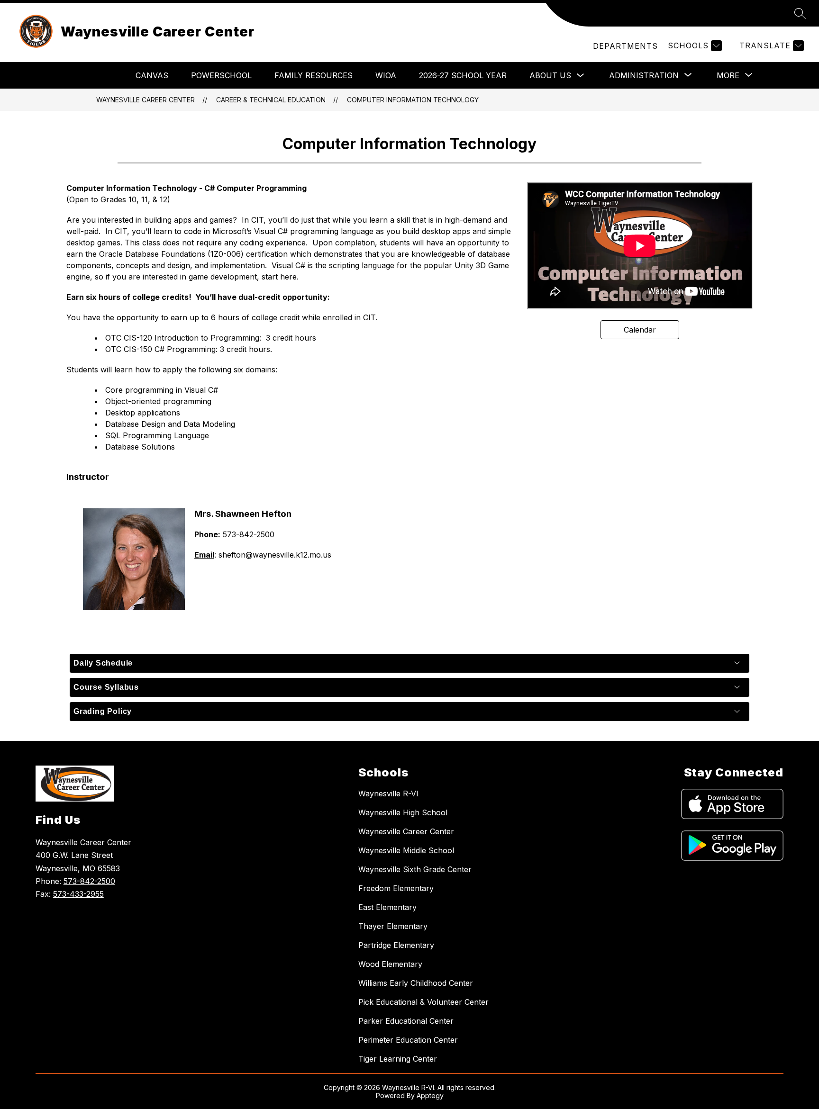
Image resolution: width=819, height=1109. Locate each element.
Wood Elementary (390, 964)
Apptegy (430, 1095)
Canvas (152, 75)
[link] (625, 46)
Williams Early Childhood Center (415, 983)
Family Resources (313, 75)
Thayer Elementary (393, 926)
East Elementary (387, 907)
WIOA (385, 75)
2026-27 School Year (463, 75)
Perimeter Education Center (408, 1040)
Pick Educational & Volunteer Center (423, 1002)
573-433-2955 (78, 894)
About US (550, 75)
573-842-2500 (89, 881)
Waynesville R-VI (388, 793)
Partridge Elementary (396, 945)
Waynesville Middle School (406, 850)
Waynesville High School (402, 812)
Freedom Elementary (396, 888)
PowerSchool (221, 75)
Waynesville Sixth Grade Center (415, 869)
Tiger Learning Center (397, 1059)
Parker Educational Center (406, 1021)
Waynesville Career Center (145, 100)
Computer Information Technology (413, 100)
